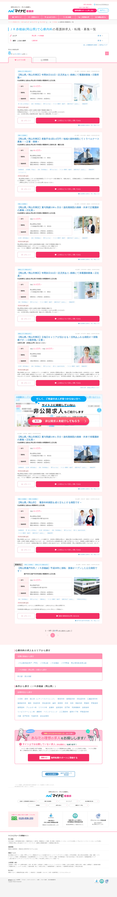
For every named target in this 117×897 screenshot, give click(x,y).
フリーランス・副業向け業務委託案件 (38, 843)
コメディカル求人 (22, 866)
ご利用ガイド (35, 17)
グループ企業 (44, 879)
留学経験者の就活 (20, 841)
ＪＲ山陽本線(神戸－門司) (28, 663)
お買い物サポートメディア (15, 858)
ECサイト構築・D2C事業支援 (57, 856)
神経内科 (78, 703)
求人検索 (68, 17)
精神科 (60, 703)
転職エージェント (49, 864)
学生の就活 (11, 841)
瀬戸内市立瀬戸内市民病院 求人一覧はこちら (88, 620)
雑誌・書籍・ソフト (95, 855)
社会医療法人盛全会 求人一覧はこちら (90, 125)
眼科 (30, 703)
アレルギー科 (31, 707)
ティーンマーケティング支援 (60, 855)
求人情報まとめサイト (13, 855)
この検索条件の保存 (91, 45)
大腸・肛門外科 (24, 716)
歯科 (54, 703)
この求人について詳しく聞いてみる (69, 120)
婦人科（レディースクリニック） (43, 699)
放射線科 (85, 707)
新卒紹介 (40, 864)
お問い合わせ (58, 805)
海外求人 (58, 841)
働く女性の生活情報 (83, 855)
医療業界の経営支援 (68, 866)
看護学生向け (29, 841)
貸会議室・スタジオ (42, 872)
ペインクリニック (50, 712)
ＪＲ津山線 (44, 663)
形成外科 (36, 703)
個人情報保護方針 (52, 879)
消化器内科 (46, 703)
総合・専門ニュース (26, 855)
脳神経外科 (22, 703)
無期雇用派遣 (51, 866)
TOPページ (18, 17)
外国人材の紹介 (79, 866)
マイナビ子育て (44, 856)
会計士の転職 (70, 864)
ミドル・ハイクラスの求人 (69, 841)
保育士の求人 (42, 866)
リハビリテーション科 (26, 712)
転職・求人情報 (50, 841)
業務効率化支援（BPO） (23, 872)
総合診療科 (44, 716)
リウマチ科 (42, 707)
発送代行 (33, 872)
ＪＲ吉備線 (54, 663)
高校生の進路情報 (12, 849)
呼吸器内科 (84, 712)
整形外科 (61, 699)
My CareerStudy (71, 856)
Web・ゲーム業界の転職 (21, 864)
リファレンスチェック (65, 872)
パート (86, 841)
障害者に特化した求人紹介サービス (18, 843)
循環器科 (21, 707)
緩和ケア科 (74, 712)
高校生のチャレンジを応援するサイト (42, 855)
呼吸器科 (94, 703)
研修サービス (11, 872)
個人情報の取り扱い (89, 801)
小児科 (20, 699)
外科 (66, 703)
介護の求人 (59, 866)
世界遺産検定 (23, 856)
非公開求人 (18, 54)
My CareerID (80, 856)
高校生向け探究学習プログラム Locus (28, 849)
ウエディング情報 (13, 856)
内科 (72, 703)
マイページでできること (102, 4)
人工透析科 (63, 712)
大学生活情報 (73, 855)
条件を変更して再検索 (60, 774)
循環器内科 (70, 699)
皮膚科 (51, 707)
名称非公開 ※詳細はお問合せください (90, 387)
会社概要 (18, 879)
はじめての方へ (51, 17)
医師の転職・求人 (32, 866)
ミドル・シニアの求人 (95, 841)
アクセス (24, 879)
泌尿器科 (59, 707)
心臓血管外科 (92, 699)
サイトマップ (69, 801)
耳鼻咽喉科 (76, 707)
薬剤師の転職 (97, 864)
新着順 (45, 60)
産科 (26, 699)
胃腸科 (86, 703)
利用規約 (38, 805)
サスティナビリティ (31, 879)
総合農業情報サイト (33, 856)
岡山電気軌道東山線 (79, 663)
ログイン (103, 10)
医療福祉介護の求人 (54, 843)
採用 (38, 879)
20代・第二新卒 (32, 864)
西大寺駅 (28, 676)
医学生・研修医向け (40, 841)
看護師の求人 (12, 866)
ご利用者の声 (85, 17)
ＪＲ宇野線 (65, 663)
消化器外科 (81, 699)
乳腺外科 (34, 716)
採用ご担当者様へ (88, 4)
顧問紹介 (89, 864)
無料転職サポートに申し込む (84, 10)
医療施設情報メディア (90, 856)
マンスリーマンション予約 (30, 858)
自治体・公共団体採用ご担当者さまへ (27, 801)
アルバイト (80, 841)
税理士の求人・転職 (81, 864)
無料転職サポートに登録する (59, 758)
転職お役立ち (102, 17)
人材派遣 (10, 864)
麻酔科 (39, 712)
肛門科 (67, 707)
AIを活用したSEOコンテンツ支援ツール (49, 858)
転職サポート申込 (79, 805)
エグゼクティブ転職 (60, 864)
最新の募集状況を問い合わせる (69, 616)
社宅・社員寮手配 (53, 872)
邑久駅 (20, 676)
